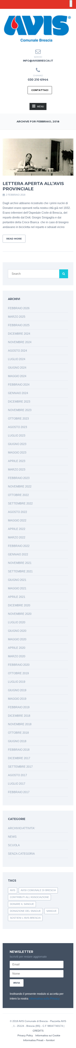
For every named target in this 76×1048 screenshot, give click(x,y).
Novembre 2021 (19, 562)
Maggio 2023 (17, 452)
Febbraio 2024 (19, 384)
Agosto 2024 (17, 350)
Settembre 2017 (20, 766)
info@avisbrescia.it (38, 60)
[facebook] (35, 11)
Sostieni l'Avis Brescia (25, 917)
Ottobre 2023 (18, 418)
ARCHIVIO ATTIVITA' (21, 828)
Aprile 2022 (16, 528)
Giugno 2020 (17, 630)
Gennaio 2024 (18, 393)
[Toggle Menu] (70, 3)
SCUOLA (14, 845)
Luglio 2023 (16, 435)
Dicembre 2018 (19, 715)
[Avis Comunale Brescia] (37, 28)
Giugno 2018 (17, 741)
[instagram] (41, 11)
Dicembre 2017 (19, 758)
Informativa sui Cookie (47, 1035)
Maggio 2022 (17, 520)
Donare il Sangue (22, 904)
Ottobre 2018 (18, 732)
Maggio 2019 (17, 698)
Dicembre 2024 (19, 333)
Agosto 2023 (17, 427)
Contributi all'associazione (29, 897)
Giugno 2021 (17, 579)
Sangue (51, 911)
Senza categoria (21, 853)
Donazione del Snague (25, 911)
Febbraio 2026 (19, 308)
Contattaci (39, 90)
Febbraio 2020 (19, 664)
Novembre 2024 (19, 342)
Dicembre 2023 (19, 401)
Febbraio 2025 (19, 325)
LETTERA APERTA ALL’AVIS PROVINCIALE (33, 186)
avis (12, 890)
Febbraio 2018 (19, 749)
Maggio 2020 (17, 639)
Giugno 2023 (17, 444)
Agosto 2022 (17, 511)
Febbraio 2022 (19, 545)
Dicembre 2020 (19, 605)
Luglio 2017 (16, 783)
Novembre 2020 (19, 613)
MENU (40, 106)
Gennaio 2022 (18, 554)
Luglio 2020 (16, 622)
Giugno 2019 (17, 690)
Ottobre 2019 (18, 673)
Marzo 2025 (16, 316)
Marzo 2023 (16, 469)
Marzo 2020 (16, 656)
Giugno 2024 (17, 367)
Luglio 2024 (16, 359)
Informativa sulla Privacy (44, 998)
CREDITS (38, 1030)
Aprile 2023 (16, 461)
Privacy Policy (25, 1035)
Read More (14, 238)
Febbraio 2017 (19, 792)
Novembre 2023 (19, 410)
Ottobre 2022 (18, 494)
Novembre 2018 (19, 724)
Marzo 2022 (16, 537)
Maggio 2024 (17, 376)
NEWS (12, 836)
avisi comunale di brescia (38, 890)
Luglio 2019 (16, 681)
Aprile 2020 (16, 647)
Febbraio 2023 (19, 478)
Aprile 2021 (16, 596)
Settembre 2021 (20, 571)
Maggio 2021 (17, 588)
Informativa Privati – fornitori (39, 1040)
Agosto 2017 (17, 775)
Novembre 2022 (19, 486)
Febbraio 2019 (19, 707)
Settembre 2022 (20, 503)
